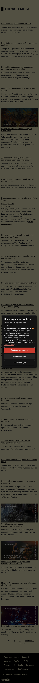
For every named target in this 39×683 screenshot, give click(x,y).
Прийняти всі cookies (19, 350)
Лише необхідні (19, 363)
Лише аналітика (19, 356)
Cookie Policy (9, 345)
